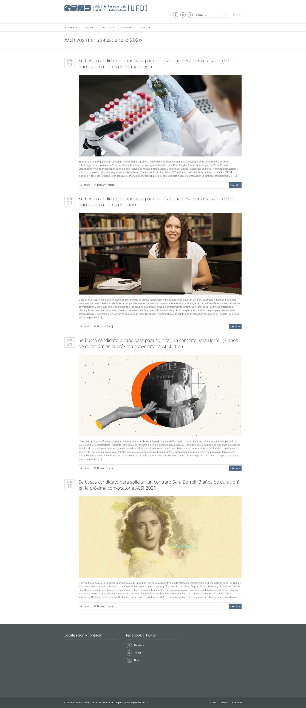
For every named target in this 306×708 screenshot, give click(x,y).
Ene (70, 60)
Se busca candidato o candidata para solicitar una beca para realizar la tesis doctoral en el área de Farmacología (156, 64)
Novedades (127, 27)
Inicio (213, 702)
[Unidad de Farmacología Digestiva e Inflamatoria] (105, 8)
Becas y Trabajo (105, 185)
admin (87, 185)
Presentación (71, 27)
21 (69, 65)
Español (237, 14)
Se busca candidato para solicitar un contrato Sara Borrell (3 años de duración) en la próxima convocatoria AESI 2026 (159, 485)
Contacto (145, 27)
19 (69, 486)
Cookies (224, 702)
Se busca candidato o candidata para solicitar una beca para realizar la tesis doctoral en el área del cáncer (156, 202)
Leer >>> (235, 185)
